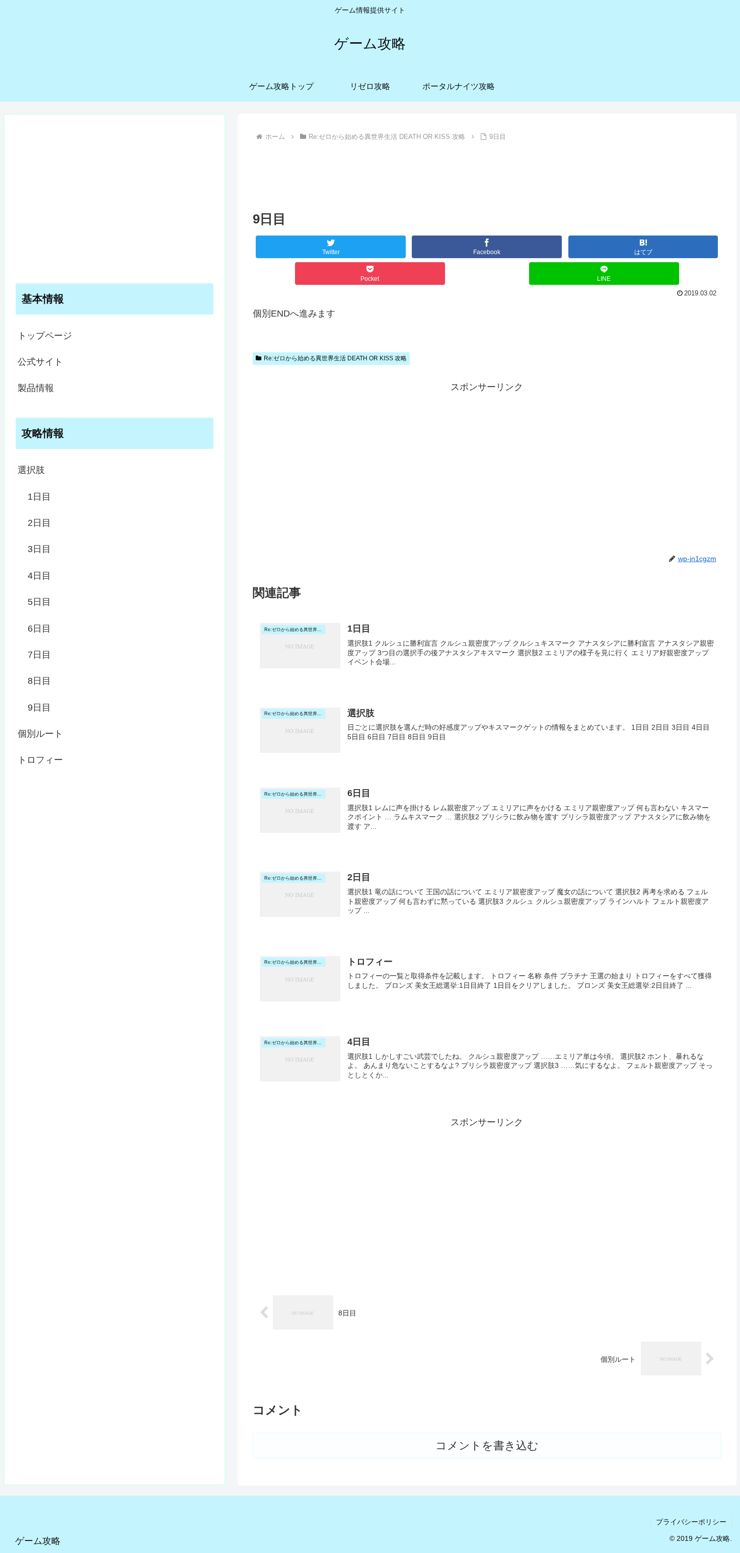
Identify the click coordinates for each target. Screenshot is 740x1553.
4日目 (39, 576)
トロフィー (40, 760)
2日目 (39, 523)
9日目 (39, 708)
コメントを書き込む (487, 1445)
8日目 (39, 681)
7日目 (39, 655)
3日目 (39, 549)
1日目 (39, 497)
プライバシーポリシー (691, 1522)
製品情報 (36, 388)
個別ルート (40, 734)
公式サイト (40, 362)
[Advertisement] (487, 172)
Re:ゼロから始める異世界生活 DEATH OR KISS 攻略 (335, 358)
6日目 (39, 629)
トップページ (45, 336)
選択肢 (31, 470)
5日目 (39, 602)
